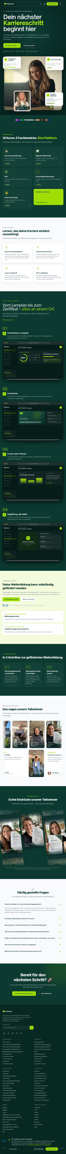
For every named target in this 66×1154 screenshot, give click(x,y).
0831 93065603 (46, 993)
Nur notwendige (38, 1149)
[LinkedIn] (4, 1033)
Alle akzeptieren (51, 1149)
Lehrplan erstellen (11, 45)
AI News (36, 1112)
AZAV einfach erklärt (8, 1129)
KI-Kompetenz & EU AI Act (41, 1085)
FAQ (4, 1131)
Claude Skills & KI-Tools (40, 1076)
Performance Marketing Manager (11, 1081)
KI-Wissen (37, 1071)
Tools (35, 1110)
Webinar (36, 1117)
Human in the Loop (39, 1081)
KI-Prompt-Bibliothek (39, 1073)
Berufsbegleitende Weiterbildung (11, 1049)
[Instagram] (12, 1033)
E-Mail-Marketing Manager (10, 1090)
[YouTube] (16, 1033)
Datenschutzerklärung (34, 1144)
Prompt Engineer (38, 1090)
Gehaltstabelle (6, 1100)
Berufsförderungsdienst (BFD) (42, 1047)
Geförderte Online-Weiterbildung (11, 1047)
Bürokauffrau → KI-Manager (41, 1100)
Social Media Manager (8, 1083)
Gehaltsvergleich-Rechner (9, 1097)
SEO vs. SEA (6, 1122)
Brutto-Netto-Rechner (40, 1063)
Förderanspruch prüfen (11, 599)
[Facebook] (8, 1033)
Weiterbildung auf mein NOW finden (12, 1117)
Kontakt (36, 1119)
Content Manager (7, 1088)
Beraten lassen (52, 4)
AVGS (35, 1051)
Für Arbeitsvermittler (8, 1063)
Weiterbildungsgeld (39, 1054)
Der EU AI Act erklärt (39, 1088)
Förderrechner (38, 1059)
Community (37, 1107)
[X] (21, 1033)
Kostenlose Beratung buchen (24, 993)
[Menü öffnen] (60, 3)
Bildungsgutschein (39, 1042)
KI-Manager (6, 1073)
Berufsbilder (6, 1071)
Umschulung (6, 1061)
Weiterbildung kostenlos (40, 1056)
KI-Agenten (37, 1083)
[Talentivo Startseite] (9, 3)
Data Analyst (6, 1085)
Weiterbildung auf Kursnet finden (11, 1114)
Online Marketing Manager (10, 1076)
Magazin (5, 1107)
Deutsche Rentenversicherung (42, 1049)
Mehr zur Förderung (28, 599)
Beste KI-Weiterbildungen (9, 1119)
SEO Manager (6, 1078)
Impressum (48, 1144)
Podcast (36, 1114)
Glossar (5, 1112)
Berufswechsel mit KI (39, 1097)
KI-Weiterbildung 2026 (40, 1078)
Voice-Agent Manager (8, 1093)
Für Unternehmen (7, 1059)
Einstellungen (13, 1149)
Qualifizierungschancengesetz (42, 1044)
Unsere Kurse (6, 1042)
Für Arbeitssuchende (8, 1056)
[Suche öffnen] (40, 3)
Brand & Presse (38, 1124)
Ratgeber (5, 1110)
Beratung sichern (8, 320)
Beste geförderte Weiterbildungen (12, 1044)
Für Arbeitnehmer (7, 1054)
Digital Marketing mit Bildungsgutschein (13, 1051)
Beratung (36, 1122)
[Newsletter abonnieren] (31, 1028)
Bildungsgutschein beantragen (11, 1127)
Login (44, 4)
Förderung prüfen (29, 45)
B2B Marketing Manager (9, 1095)
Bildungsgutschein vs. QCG (10, 1124)
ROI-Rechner (37, 1061)
